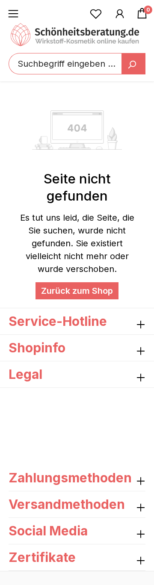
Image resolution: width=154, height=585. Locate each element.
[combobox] (77, 63)
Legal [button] (25, 374)
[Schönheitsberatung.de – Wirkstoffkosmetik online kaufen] (75, 34)
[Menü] (13, 13)
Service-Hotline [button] (58, 321)
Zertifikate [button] (42, 557)
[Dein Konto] (120, 13)
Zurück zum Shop (77, 291)
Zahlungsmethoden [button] (70, 477)
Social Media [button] (48, 530)
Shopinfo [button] (37, 347)
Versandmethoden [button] (67, 504)
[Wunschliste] (96, 13)
